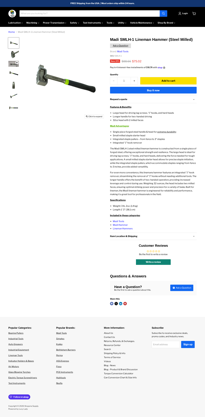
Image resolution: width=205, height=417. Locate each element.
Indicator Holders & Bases (21, 361)
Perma (59, 355)
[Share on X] (116, 303)
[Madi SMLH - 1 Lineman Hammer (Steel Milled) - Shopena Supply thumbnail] (13, 42)
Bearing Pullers (15, 333)
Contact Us (109, 337)
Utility (121, 22)
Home (11, 32)
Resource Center (112, 345)
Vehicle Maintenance (141, 22)
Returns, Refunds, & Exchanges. (119, 341)
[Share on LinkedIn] (120, 303)
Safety (74, 22)
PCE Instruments (64, 372)
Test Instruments (92, 22)
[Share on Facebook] (111, 303)
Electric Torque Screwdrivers (22, 377)
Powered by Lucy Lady (18, 409)
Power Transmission (54, 22)
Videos (107, 361)
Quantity (114, 74)
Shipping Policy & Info (114, 353)
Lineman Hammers (123, 228)
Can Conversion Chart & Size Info (120, 377)
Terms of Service (112, 357)
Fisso (58, 366)
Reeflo (59, 383)
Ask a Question (120, 45)
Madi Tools (122, 51)
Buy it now (153, 90)
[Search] (163, 13)
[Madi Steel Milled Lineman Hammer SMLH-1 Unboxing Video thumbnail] (13, 64)
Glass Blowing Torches (19, 372)
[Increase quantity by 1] (134, 81)
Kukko (59, 344)
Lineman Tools (15, 355)
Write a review (153, 262)
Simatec (60, 338)
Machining (32, 22)
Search (107, 349)
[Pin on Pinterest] (125, 303)
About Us (108, 333)
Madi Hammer (120, 225)
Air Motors (13, 366)
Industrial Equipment (18, 350)
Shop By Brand (166, 22)
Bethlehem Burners (66, 350)
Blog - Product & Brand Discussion (121, 369)
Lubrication (14, 22)
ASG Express (62, 361)
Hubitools (61, 377)
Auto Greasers (15, 344)
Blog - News (110, 365)
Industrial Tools (15, 338)
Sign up (187, 344)
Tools (110, 22)
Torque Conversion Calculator (118, 373)
